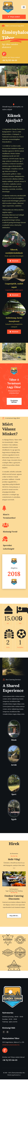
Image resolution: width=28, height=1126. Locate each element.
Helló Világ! (14, 859)
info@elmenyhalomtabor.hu (10, 1045)
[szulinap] (14, 299)
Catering (11, 891)
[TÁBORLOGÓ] (8, 2)
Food (15, 891)
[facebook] (3, 1031)
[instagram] (7, 1031)
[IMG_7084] (13, 800)
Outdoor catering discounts (14, 897)
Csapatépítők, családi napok (14, 290)
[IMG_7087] (13, 721)
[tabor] (14, 231)
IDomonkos (15, 853)
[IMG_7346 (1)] (13, 746)
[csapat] (14, 265)
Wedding (20, 891)
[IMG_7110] (13, 775)
